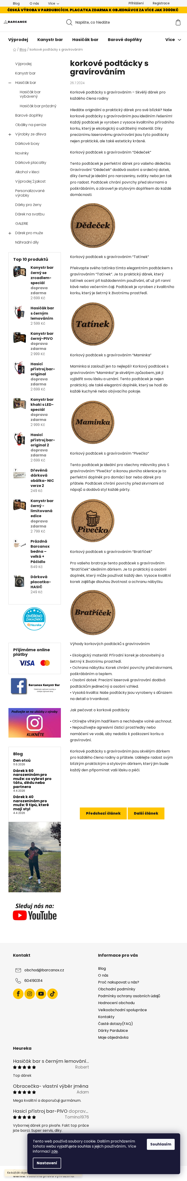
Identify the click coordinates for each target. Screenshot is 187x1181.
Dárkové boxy (27, 143)
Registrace (161, 3)
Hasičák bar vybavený (30, 94)
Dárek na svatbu (29, 214)
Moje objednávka (113, 1037)
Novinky (22, 153)
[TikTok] (52, 994)
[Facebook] (18, 994)
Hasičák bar (25, 82)
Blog (16, 3)
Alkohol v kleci (27, 172)
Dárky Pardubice (113, 1030)
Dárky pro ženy (28, 204)
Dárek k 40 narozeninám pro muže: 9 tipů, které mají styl (31, 803)
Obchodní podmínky (116, 989)
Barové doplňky (29, 115)
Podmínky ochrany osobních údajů (129, 996)
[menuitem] (18, 39)
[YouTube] (41, 994)
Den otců (22, 760)
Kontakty (106, 1016)
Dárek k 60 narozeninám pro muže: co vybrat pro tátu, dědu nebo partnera (32, 779)
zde (54, 1151)
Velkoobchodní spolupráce (122, 1010)
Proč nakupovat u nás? (118, 982)
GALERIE (21, 223)
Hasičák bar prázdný (38, 106)
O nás (34, 3)
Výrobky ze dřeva (30, 134)
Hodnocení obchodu (116, 1002)
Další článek (146, 813)
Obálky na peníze (30, 124)
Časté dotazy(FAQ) (115, 1023)
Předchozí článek (103, 813)
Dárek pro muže (29, 233)
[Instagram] (29, 994)
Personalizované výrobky (30, 193)
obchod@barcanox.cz (44, 970)
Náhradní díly (27, 242)
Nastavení (47, 1163)
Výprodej (23, 63)
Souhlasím (160, 1144)
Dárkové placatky (30, 162)
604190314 (33, 980)
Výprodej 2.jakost (30, 181)
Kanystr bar (25, 73)
